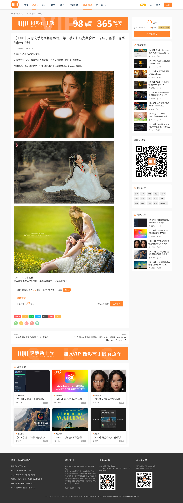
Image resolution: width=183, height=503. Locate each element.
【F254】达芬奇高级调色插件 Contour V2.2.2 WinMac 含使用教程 (69, 437)
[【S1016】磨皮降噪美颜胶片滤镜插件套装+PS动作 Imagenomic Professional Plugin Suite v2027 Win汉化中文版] (140, 95)
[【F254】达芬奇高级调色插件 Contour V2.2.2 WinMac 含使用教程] (70, 419)
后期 (38, 316)
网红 (57, 316)
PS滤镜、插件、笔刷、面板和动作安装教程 (26, 479)
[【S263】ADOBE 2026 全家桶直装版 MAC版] (70, 381)
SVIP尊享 (87, 5)
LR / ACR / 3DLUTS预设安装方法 (23, 475)
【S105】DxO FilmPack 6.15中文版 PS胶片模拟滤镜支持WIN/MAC (158, 127)
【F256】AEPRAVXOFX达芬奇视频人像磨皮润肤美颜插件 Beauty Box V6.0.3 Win (108, 399)
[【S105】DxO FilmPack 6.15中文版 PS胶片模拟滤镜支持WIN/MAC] (140, 127)
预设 (44, 5)
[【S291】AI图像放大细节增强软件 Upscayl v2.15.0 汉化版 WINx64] (32, 381)
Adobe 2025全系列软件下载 (21, 470)
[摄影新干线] (15, 4)
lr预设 (156, 194)
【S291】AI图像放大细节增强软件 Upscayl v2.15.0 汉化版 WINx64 (31, 399)
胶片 (155, 198)
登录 (67, 290)
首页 (26, 5)
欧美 (149, 203)
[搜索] (151, 5)
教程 (34, 5)
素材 (53, 5)
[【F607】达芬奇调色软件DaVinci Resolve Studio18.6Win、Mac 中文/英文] (140, 106)
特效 (136, 198)
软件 (62, 5)
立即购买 (116, 304)
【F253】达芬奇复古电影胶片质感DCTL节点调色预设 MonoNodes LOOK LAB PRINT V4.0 (108, 437)
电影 (142, 203)
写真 (31, 316)
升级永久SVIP (164, 27)
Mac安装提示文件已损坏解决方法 (23, 488)
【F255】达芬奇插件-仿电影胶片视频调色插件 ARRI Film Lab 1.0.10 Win (31, 437)
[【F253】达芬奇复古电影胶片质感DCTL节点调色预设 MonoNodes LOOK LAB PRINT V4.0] (108, 419)
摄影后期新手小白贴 (18, 466)
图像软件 (21, 396)
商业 (44, 316)
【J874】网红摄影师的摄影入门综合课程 (31, 337)
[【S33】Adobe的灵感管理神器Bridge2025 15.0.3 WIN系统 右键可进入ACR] (140, 85)
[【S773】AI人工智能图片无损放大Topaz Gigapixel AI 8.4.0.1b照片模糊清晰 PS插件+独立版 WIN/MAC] (140, 74)
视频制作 (163, 203)
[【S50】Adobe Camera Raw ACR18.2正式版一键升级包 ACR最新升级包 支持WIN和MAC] (140, 53)
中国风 (17, 316)
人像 (25, 316)
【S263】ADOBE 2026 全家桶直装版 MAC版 (69, 399)
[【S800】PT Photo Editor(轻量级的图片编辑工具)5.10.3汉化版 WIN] (140, 116)
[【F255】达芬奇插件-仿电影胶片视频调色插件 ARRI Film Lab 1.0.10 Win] (32, 419)
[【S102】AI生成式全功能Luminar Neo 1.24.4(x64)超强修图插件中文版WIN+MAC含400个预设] (140, 63)
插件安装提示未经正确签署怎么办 (23, 483)
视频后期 (74, 5)
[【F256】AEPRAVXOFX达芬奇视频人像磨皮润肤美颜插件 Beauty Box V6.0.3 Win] (108, 381)
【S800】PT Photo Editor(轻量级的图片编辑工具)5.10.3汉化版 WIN (158, 116)
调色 (149, 194)
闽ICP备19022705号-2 (130, 496)
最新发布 (97, 396)
